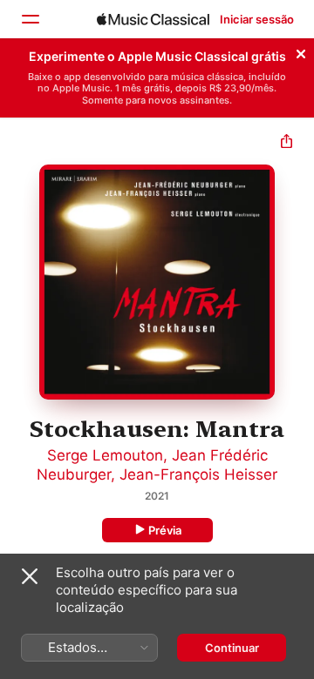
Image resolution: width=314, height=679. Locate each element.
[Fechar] (301, 51)
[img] (153, 19)
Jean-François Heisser (198, 474)
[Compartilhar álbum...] (286, 143)
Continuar (232, 648)
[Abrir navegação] (29, 19)
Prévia (164, 530)
